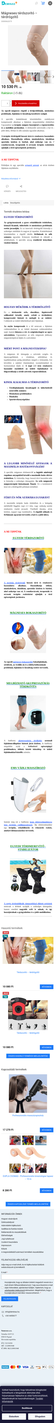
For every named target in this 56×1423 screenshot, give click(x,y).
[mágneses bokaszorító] (28, 635)
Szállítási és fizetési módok (12, 1229)
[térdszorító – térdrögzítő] (28, 560)
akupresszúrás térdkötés (30, 740)
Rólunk (4, 1249)
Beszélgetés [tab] (15, 203)
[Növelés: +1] (10, 101)
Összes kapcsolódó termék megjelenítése (28, 1204)
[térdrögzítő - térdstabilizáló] (28, 876)
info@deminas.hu (12, 1312)
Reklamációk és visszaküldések (13, 1232)
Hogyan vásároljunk (9, 1219)
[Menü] (50, 3)
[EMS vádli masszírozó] (28, 795)
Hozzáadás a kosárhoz (27, 103)
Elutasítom (14, 1416)
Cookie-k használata (9, 1242)
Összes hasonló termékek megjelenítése (28, 1056)
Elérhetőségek (7, 1235)
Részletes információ (9, 179)
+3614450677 (11, 1316)
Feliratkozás (9, 1299)
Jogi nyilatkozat (7, 1239)
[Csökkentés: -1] (10, 104)
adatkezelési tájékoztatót (15, 1290)
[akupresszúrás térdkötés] (28, 713)
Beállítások (27, 1408)
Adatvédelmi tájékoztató (11, 1225)
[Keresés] (36, 3)
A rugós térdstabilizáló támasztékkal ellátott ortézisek (28, 903)
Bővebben (46, 1130)
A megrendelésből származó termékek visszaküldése (22, 1252)
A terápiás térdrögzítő (14, 583)
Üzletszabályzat (7, 1222)
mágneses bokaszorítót (23, 662)
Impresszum (6, 1245)
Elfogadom (40, 1416)
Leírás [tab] (6, 203)
